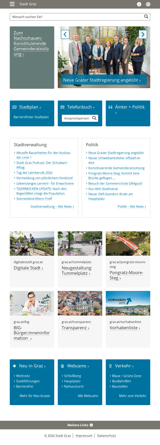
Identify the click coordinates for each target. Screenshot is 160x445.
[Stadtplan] (14, 107)
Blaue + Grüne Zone (126, 376)
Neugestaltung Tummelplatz (76, 270)
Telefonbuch (80, 107)
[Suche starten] (146, 16)
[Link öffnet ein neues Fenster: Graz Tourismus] (139, 4)
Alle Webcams (88, 396)
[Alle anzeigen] (62, 365)
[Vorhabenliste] (128, 303)
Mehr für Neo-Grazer (35, 396)
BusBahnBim (121, 381)
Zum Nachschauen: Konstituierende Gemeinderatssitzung (31, 43)
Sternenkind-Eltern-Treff (34, 198)
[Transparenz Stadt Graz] (80, 303)
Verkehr (123, 366)
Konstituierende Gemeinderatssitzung (116, 168)
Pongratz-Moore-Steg (126, 275)
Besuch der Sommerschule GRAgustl (115, 183)
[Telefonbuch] (62, 107)
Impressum (84, 435)
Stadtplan (29, 107)
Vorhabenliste (124, 328)
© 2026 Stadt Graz (57, 435)
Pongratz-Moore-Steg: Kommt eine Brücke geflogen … (113, 175)
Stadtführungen (28, 381)
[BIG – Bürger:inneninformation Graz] (32, 303)
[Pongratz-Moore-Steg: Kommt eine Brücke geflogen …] (128, 243)
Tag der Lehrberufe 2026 (34, 172)
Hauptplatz (72, 381)
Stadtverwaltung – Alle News (51, 206)
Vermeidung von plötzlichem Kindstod (44, 178)
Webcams (77, 366)
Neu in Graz (31, 366)
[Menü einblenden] (12, 4)
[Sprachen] (148, 4)
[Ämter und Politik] (110, 107)
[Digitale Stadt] (32, 243)
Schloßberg (72, 376)
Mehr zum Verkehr (132, 396)
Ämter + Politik (130, 107)
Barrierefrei (24, 386)
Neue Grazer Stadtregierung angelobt (101, 80)
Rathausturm (74, 386)
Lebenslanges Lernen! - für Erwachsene (45, 183)
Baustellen (120, 386)
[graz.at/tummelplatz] (80, 243)
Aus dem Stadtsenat (103, 189)
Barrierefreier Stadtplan (31, 117)
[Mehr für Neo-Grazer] (14, 365)
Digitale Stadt (28, 268)
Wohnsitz (23, 376)
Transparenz (75, 328)
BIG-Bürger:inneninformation (32, 333)
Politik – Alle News (131, 206)
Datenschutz (106, 435)
